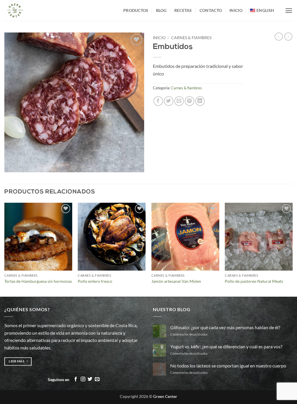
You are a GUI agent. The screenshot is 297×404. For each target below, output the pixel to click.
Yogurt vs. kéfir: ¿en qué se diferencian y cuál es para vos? (226, 346)
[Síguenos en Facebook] (75, 379)
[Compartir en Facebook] (158, 101)
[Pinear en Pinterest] (189, 101)
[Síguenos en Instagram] (83, 379)
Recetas (183, 10)
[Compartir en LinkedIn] (200, 101)
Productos (135, 10)
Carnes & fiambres (191, 37)
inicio (235, 10)
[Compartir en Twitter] (168, 101)
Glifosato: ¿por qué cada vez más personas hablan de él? (225, 327)
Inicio (159, 37)
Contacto (211, 10)
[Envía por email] (179, 101)
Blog (161, 10)
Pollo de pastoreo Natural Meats (254, 281)
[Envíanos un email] (97, 379)
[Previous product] (288, 36)
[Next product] (279, 36)
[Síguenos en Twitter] (90, 379)
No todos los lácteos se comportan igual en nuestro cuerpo (228, 365)
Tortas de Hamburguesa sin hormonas (38, 281)
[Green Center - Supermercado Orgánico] (59, 10)
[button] (289, 10)
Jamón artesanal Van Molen (176, 281)
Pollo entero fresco (95, 281)
